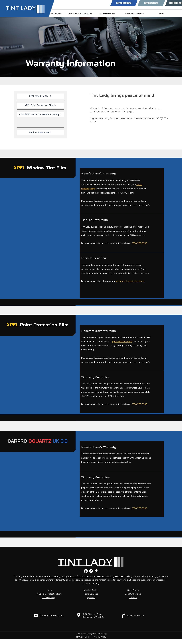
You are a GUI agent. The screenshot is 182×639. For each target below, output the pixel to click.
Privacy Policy (99, 637)
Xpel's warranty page (122, 341)
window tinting (53, 576)
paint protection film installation (76, 576)
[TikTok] (96, 571)
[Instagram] (91, 571)
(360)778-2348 (139, 243)
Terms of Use (82, 637)
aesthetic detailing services (109, 576)
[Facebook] (86, 571)
